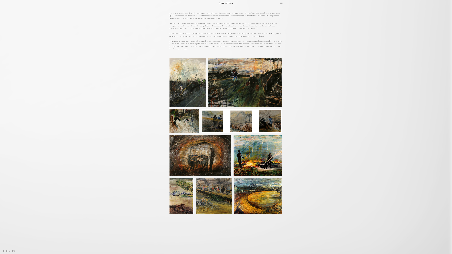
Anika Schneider (226, 3)
